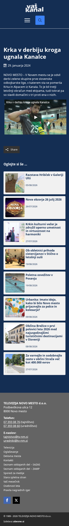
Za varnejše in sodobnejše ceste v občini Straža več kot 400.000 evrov (44, 359)
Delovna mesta (12, 456)
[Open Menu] (27, 20)
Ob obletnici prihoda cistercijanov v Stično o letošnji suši (42, 254)
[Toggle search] (40, 20)
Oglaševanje (11, 452)
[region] (34, 498)
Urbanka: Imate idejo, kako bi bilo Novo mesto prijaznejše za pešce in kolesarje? (43, 305)
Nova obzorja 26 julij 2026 (44, 199)
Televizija (9, 447)
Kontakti (8, 460)
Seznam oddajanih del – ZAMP (21, 469)
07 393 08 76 (12, 422)
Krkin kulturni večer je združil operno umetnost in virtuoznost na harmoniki (43, 229)
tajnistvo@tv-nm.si (16, 437)
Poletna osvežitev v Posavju (39, 276)
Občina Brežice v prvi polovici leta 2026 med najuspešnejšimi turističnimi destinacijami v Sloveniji (44, 332)
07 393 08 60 (12, 426)
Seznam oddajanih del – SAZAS (22, 464)
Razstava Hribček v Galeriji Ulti (44, 176)
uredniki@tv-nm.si (16, 441)
